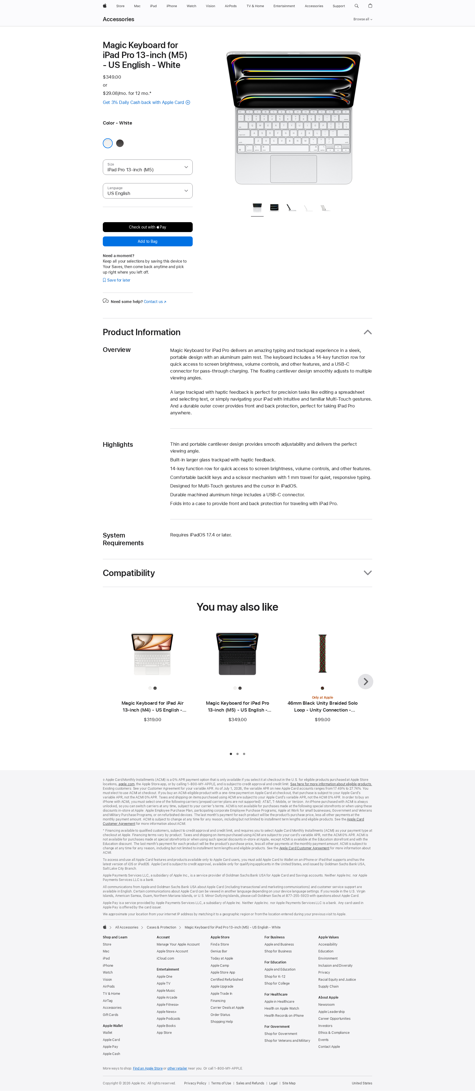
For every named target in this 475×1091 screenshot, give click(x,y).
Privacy (324, 972)
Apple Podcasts (168, 1019)
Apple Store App (223, 972)
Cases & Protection (161, 927)
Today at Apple (222, 958)
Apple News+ (167, 1012)
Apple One (164, 977)
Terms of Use (221, 1083)
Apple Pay (110, 1047)
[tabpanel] (293, 118)
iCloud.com (165, 958)
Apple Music (166, 991)
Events (323, 1040)
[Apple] (105, 926)
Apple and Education (280, 969)
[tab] (257, 209)
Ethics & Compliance (334, 1033)
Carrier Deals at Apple (227, 1008)
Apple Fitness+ (168, 1005)
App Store (164, 1033)
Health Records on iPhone (284, 1016)
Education (325, 951)
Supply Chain (328, 986)
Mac (106, 951)
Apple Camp (220, 966)
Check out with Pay (147, 227)
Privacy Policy (195, 1083)
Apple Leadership (331, 1012)
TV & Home (111, 994)
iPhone (108, 966)
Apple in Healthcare (279, 1002)
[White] (108, 143)
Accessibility (327, 944)
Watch (107, 972)
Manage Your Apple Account (178, 944)
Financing (218, 1001)
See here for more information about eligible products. (331, 784)
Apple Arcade (167, 997)
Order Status (220, 1015)
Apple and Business (279, 944)
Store (107, 944)
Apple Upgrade (222, 986)
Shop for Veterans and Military (287, 1041)
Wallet (107, 1033)
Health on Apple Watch (281, 1008)
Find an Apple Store (148, 1068)
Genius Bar (219, 951)
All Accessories (126, 927)
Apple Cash (111, 1054)
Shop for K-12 (274, 977)
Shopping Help (222, 1022)
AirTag (107, 1001)
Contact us (155, 301)
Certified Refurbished (227, 980)
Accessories (118, 19)
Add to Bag (148, 241)
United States (362, 1083)
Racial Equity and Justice (337, 980)
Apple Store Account (172, 951)
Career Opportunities (334, 1019)
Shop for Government (280, 1034)
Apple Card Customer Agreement (304, 848)
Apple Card (111, 1040)
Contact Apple (329, 1047)
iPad (106, 958)
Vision (107, 980)
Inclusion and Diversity (335, 966)
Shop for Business (278, 951)
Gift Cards (110, 1015)
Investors (325, 1026)
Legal (273, 1083)
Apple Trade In (221, 994)
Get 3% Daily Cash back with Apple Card (143, 102)
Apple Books (166, 1026)
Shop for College (277, 983)
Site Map (289, 1083)
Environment (328, 958)
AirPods (109, 986)
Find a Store (220, 944)
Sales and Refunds (250, 1083)
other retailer (177, 1068)
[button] (356, 6)
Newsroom (326, 1005)
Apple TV (163, 983)
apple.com (126, 784)
